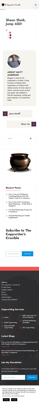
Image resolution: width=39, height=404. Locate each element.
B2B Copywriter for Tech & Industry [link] (29, 316)
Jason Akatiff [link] (14, 113)
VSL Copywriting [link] (28, 328)
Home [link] (6, 317)
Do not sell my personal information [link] (13, 396)
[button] (36, 4)
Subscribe (27, 254)
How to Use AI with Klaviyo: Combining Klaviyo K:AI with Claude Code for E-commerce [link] (19, 196)
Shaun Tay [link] (25, 124)
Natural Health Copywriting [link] (9, 327)
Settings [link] (6, 399)
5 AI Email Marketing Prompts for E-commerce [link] (20, 211)
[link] (10, 4)
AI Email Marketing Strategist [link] (29, 321)
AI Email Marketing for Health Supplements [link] (19, 217)
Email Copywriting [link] (10, 322)
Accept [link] (14, 399)
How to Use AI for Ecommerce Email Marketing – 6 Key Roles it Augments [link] (20, 204)
